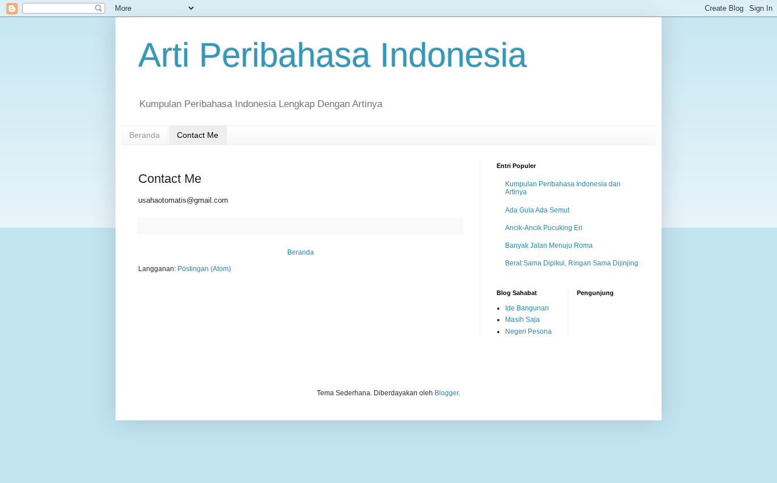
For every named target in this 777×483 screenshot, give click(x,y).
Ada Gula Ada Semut (537, 210)
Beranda (144, 135)
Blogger (446, 393)
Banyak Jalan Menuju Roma (549, 245)
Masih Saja (522, 320)
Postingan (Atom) (204, 269)
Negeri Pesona (528, 331)
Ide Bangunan (527, 308)
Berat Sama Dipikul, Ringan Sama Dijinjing (571, 263)
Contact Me (197, 135)
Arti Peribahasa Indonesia (332, 55)
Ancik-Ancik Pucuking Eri (543, 228)
